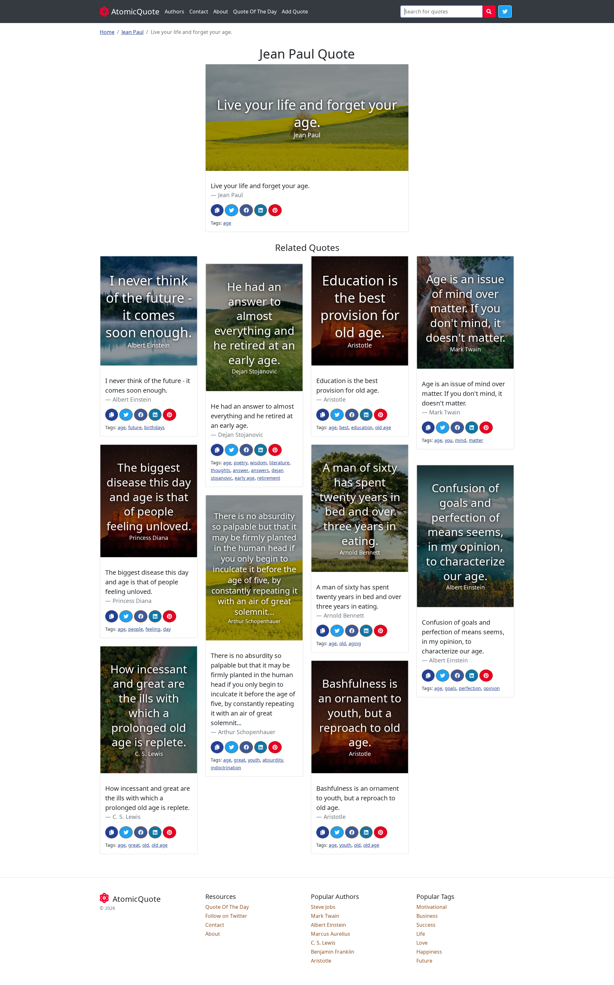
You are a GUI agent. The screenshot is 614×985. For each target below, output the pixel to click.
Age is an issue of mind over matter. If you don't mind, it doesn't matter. (463, 393)
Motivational (431, 906)
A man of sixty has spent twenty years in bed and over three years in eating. (358, 597)
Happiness (429, 951)
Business (427, 915)
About (220, 11)
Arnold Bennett (344, 615)
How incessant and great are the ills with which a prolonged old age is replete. (147, 798)
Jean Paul (133, 32)
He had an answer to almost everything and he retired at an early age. (252, 416)
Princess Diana (132, 601)
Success (426, 924)
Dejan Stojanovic (240, 434)
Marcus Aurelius (330, 933)
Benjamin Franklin (332, 951)
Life (420, 933)
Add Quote (295, 11)
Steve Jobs (323, 906)
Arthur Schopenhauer (246, 732)
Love (422, 942)
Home (107, 32)
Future (424, 960)
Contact (198, 11)
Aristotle (335, 399)
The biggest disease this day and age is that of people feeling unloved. (146, 582)
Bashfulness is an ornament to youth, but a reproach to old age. (357, 798)
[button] (505, 11)
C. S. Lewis (126, 817)
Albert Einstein (132, 399)
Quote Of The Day (255, 11)
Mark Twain (444, 412)
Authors (174, 11)
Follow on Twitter (226, 915)
